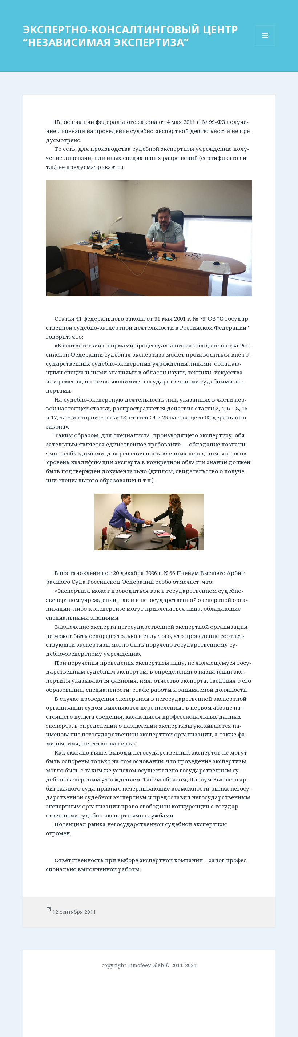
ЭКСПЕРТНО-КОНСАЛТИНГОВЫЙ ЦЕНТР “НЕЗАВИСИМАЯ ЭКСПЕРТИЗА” (130, 35)
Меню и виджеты (265, 45)
